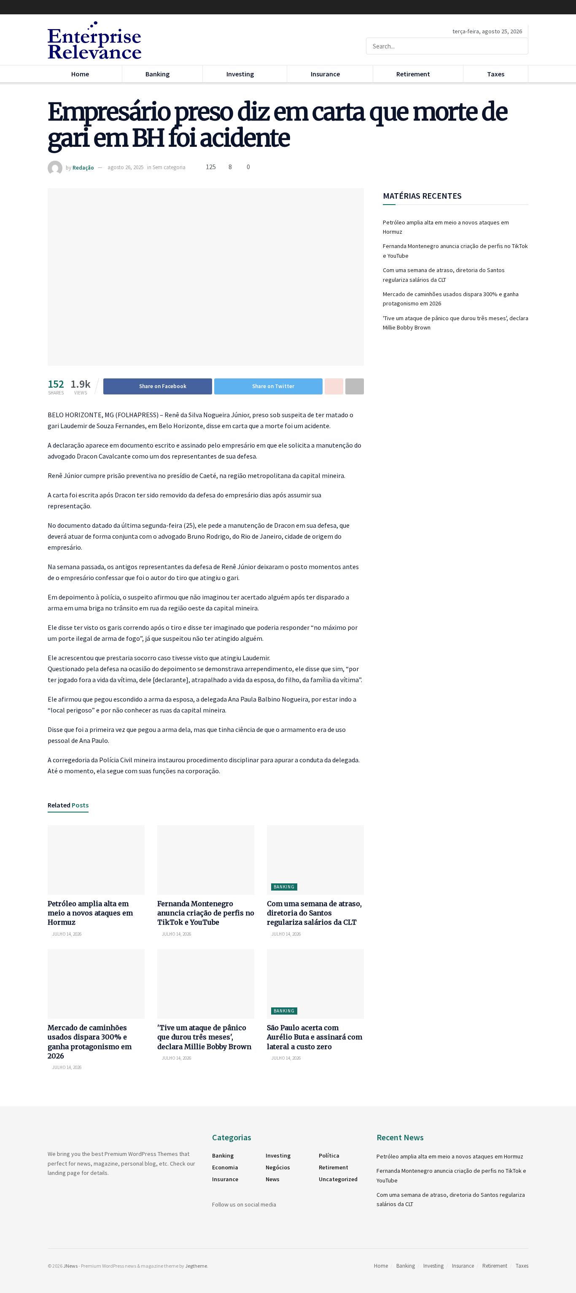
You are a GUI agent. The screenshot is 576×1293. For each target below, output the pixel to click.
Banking (157, 74)
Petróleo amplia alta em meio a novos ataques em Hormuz (90, 913)
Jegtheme (196, 1266)
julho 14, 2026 (66, 934)
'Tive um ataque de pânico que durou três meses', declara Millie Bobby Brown (204, 1037)
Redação (83, 167)
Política (329, 1155)
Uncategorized (338, 1179)
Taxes (495, 74)
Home (80, 74)
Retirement (413, 74)
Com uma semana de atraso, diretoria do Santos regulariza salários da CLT (314, 913)
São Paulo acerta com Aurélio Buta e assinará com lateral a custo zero (314, 1037)
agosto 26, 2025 (125, 167)
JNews (70, 1266)
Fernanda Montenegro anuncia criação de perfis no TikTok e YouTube (205, 913)
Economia (225, 1167)
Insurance (325, 74)
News (273, 1179)
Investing (240, 74)
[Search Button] (520, 46)
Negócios (278, 1167)
